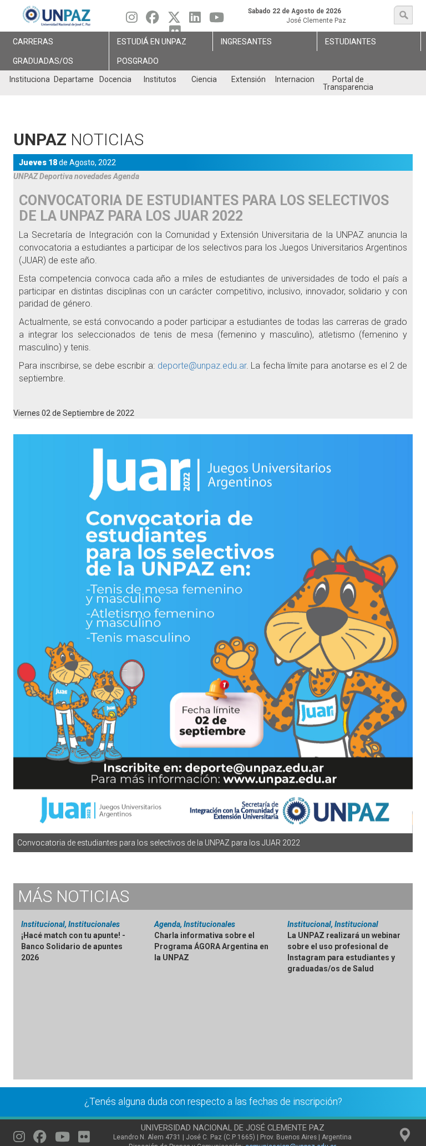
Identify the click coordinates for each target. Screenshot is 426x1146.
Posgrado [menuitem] (138, 61)
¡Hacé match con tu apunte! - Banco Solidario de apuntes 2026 (73, 946)
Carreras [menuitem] (33, 41)
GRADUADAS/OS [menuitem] (43, 61)
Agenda (126, 176)
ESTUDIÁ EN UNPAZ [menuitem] (151, 41)
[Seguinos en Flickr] (84, 1139)
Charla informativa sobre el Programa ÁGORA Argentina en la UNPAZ (211, 946)
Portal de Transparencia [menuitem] (348, 83)
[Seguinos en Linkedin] (195, 20)
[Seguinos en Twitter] (174, 20)
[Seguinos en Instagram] (132, 20)
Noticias (73, 896)
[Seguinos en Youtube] (216, 20)
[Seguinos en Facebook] (152, 20)
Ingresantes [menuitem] (246, 41)
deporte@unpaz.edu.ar (202, 365)
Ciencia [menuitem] (204, 79)
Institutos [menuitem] (160, 79)
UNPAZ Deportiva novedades (62, 176)
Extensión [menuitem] (248, 79)
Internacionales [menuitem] (295, 79)
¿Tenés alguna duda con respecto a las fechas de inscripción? (213, 1101)
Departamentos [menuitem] (73, 79)
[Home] (57, 15)
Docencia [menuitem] (115, 79)
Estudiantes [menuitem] (350, 41)
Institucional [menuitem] (29, 79)
